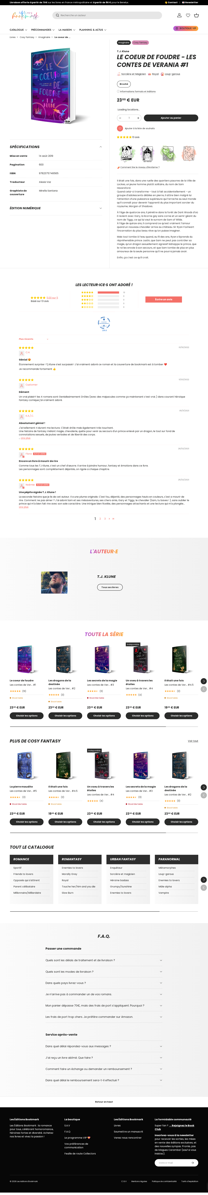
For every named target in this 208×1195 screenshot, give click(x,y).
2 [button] (100, 518)
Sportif (17, 868)
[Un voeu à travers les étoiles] (143, 659)
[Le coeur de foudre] (27, 659)
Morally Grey (69, 874)
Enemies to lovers (72, 868)
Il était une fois (174, 680)
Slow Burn (67, 893)
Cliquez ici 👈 (105, 2)
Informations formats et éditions (138, 91)
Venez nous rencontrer (128, 1137)
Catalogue (17, 30)
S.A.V (67, 1125)
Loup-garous (172, 74)
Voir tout (193, 741)
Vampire (164, 893)
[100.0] (104, 323)
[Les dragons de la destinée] (65, 659)
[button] (196, 15)
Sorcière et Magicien (133, 74)
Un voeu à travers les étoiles (139, 682)
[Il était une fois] (181, 659)
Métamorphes (167, 868)
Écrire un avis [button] (163, 299)
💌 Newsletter (190, 2)
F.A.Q (67, 1131)
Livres (13, 37)
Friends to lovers (23, 874)
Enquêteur (116, 868)
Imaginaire (44, 37)
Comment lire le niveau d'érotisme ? (140, 167)
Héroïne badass (119, 880)
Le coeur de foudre (21, 680)
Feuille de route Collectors (80, 1153)
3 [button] (105, 518)
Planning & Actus (91, 30)
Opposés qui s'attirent (26, 880)
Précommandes (41, 30)
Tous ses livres (109, 587)
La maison (65, 30)
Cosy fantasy (27, 37)
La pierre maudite (21, 786)
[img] (26, 348)
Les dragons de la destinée (59, 682)
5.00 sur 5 (52, 298)
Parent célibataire (24, 886)
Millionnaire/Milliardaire (27, 893)
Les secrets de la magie (102, 680)
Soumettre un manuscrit (128, 1131)
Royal (155, 74)
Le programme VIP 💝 (77, 1137)
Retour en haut (104, 1101)
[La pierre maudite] (27, 765)
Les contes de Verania (156, 61)
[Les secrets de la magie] (104, 659)
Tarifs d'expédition (189, 1181)
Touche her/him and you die (78, 886)
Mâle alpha (165, 886)
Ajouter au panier (171, 117)
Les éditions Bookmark (27, 1181)
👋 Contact (171, 2)
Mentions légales (139, 1181)
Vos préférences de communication (76, 1145)
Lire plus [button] (25, 438)
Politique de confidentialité (164, 1181)
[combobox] (107, 15)
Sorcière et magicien (122, 874)
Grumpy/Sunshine (121, 886)
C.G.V (124, 1181)
